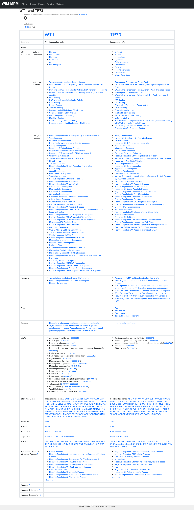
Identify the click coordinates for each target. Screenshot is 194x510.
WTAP (59, 416)
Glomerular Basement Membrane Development (68, 196)
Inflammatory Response (124, 148)
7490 (47, 421)
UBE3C (136, 414)
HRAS (167, 403)
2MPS (128, 441)
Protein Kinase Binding (124, 110)
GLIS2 (60, 403)
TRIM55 (94, 414)
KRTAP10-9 (70, 409)
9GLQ (128, 446)
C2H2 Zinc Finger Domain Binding (63, 120)
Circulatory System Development (62, 260)
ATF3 (135, 398)
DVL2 (82, 401)
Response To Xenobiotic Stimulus (129, 160)
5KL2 (47, 444)
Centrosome (120, 64)
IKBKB (113, 406)
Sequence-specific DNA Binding (62, 112)
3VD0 (161, 441)
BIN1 (147, 398)
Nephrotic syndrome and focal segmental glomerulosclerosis (74, 323)
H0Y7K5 (59, 436)
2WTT (150, 441)
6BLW (96, 444)
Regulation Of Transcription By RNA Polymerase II (70, 153)
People (41, 4)
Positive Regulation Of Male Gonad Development (69, 265)
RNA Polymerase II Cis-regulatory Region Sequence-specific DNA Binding (76, 86)
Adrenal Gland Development (60, 186)
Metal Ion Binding (56, 117)
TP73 (115, 34)
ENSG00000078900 (118, 431)
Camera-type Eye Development (62, 201)
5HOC (149, 444)
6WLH (47, 446)
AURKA (141, 398)
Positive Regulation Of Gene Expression (66, 178)
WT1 (50, 34)
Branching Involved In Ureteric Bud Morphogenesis (70, 143)
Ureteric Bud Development (60, 140)
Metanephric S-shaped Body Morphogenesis (67, 252)
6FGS (160, 444)
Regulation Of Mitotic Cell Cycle (128, 153)
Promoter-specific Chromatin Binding (130, 128)
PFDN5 (113, 409)
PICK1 (76, 411)
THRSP (72, 414)
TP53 (78, 414)
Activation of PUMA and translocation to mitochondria (137, 277)
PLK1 (129, 409)
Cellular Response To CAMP (61, 235)
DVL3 (87, 401)
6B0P (81, 444)
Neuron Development (123, 209)
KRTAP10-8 (60, 409)
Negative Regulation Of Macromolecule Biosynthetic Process (74, 474)
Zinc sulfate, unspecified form (127, 315)
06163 (47, 426)
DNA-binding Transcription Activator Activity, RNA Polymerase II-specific (76, 93)
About (24, 4)
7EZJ (170, 444)
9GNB (133, 446)
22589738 (154, 340)
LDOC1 (78, 409)
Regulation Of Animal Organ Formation (65, 148)
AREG (65, 398)
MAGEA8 (86, 409)
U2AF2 (47, 416)
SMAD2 (137, 411)
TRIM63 (101, 414)
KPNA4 (97, 403)
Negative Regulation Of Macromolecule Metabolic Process (139, 451)
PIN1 (125, 409)
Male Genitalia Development (60, 189)
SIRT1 (130, 411)
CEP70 (48, 401)
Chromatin (119, 52)
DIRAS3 (76, 401)
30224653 (67, 376)
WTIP (65, 416)
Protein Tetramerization (124, 214)
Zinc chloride (120, 313)
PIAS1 (119, 409)
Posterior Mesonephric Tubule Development (67, 247)
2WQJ (144, 441)
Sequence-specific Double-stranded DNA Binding (69, 123)
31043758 (65, 340)
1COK (112, 441)
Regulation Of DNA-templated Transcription (67, 150)
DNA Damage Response (125, 150)
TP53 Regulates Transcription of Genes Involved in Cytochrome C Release (142, 281)
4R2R (93, 441)
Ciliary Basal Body (122, 74)
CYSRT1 (69, 401)
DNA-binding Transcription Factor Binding (132, 125)
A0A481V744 (50, 436)
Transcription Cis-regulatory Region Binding (67, 82)
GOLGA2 (67, 403)
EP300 (118, 403)
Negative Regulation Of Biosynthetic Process (67, 477)
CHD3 (143, 401)
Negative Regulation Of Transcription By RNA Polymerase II (74, 135)
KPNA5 (103, 403)
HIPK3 (154, 403)
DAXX (166, 401)
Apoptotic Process (122, 145)
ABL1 (130, 398)
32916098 (53, 350)
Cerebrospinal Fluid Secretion (127, 173)
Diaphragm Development (59, 227)
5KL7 (71, 444)
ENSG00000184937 (53, 431)
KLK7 (91, 403)
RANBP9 (165, 409)
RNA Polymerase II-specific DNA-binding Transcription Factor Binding (143, 120)
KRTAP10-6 (97, 406)
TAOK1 (59, 414)
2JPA (57, 441)
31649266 (67, 386)
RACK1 (158, 409)
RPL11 (119, 411)
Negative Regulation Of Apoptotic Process (66, 206)
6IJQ (165, 444)
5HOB (143, 444)
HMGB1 (161, 403)
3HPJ (67, 441)
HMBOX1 (75, 403)
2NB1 (134, 441)
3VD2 (112, 444)
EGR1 (92, 401)
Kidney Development (57, 145)
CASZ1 (80, 398)
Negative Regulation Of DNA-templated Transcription (70, 214)
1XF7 (47, 441)
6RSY (102, 444)
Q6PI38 (73, 436)
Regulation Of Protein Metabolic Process (131, 472)
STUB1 (159, 411)
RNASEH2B (93, 411)
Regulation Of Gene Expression (128, 166)
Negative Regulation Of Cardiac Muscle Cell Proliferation (138, 219)
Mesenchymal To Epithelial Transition (64, 222)
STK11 (53, 414)
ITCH (118, 406)
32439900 (64, 373)
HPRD (26, 27)
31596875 (150, 338)
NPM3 (47, 411)
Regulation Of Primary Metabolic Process (132, 456)
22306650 (74, 383)
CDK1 (126, 401)
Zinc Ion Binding (56, 107)
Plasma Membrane (122, 69)
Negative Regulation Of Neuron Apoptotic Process (135, 191)
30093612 (71, 353)
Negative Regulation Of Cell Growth (63, 183)
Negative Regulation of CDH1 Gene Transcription (69, 280)
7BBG (52, 446)
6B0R (91, 444)
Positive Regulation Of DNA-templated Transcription (70, 217)
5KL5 (61, 444)
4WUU (103, 441)
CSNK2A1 (159, 401)
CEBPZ (137, 401)
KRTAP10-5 (86, 406)
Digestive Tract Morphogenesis (127, 206)
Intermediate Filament (58, 469)
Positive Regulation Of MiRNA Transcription (67, 263)
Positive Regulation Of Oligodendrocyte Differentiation (137, 212)
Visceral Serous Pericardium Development (66, 232)
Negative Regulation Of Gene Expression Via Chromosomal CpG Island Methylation (76, 210)
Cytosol (52, 62)
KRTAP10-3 (66, 406)
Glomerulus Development (59, 194)
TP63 (83, 414)
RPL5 (125, 411)
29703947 (92, 378)
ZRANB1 (84, 416)
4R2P (82, 441)
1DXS (118, 441)
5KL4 (56, 444)
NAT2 (103, 409)
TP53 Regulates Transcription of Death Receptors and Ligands (140, 293)
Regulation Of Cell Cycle (125, 217)
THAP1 (66, 414)
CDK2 (131, 401)
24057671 (65, 383)
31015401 (76, 366)
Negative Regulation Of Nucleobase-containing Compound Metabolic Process (77, 455)
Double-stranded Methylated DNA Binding (66, 110)
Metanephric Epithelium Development (64, 250)
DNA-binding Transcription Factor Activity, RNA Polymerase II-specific (78, 89)
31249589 (76, 386)
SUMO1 (166, 411)
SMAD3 (144, 411)
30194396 (84, 386)
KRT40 (47, 406)
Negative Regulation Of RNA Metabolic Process (69, 461)
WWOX (147, 414)
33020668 (75, 345)
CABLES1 (160, 398)
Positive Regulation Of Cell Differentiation (132, 194)
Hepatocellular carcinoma (125, 323)
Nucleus (52, 52)
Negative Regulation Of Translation (63, 181)
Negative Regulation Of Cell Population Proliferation (70, 166)
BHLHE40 (72, 398)
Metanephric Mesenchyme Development (65, 240)
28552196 (132, 348)
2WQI (139, 441)
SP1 (149, 411)
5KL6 (66, 444)
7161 (112, 421)
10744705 (83, 14)
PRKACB (151, 409)
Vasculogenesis (55, 137)
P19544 (66, 436)
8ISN (58, 446)
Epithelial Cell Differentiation (60, 191)
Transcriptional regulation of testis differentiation (68, 277)
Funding (50, 4)
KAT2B (124, 406)
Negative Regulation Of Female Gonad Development (70, 268)
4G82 (122, 444)
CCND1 (113, 401)
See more (50, 480)
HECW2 (142, 403)
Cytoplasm (53, 59)
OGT (52, 411)
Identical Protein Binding (125, 112)
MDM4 (143, 406)
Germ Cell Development (59, 155)
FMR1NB (53, 403)
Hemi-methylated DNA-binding (61, 115)
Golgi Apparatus (121, 62)
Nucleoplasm (54, 54)
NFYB (165, 406)
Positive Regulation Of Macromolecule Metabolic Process (138, 474)
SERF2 (101, 411)
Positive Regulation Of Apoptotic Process (66, 204)
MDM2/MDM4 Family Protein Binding (130, 123)
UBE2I (53, 416)
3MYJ (72, 441)
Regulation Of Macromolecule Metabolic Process (135, 469)
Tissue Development (57, 176)
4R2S (98, 441)
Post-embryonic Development (127, 163)
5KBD (155, 444)
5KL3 (52, 444)
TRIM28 (123, 414)
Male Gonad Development (60, 173)
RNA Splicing (54, 168)
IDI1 (81, 403)
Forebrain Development (124, 171)
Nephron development (58, 283)
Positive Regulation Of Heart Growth (64, 224)
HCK (136, 403)
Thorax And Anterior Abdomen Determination (67, 158)
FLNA (131, 403)
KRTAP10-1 (56, 406)
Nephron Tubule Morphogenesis (62, 242)
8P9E (122, 446)
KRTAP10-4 (76, 406)
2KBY (123, 441)
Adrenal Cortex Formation (59, 199)
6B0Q (86, 444)
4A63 (117, 444)
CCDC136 (88, 398)
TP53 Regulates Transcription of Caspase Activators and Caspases (142, 290)
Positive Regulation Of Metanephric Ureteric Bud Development (75, 270)
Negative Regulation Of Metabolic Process (66, 472)
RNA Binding (54, 102)
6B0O (76, 444)
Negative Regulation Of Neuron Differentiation (133, 196)
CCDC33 (95, 398)
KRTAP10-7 (49, 409)
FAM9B (104, 401)
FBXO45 (125, 403)
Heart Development (57, 160)
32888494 (76, 360)
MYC (98, 409)
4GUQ (138, 444)
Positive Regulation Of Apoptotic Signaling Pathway (136, 229)
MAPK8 (131, 406)
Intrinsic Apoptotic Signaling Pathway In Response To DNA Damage (143, 158)
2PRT (62, 441)
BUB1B (153, 398)
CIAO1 (54, 401)
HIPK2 (148, 403)
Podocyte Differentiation (59, 245)
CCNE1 (120, 401)
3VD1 (166, 441)
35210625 (70, 343)
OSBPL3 (58, 411)
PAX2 (70, 411)
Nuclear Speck (55, 64)
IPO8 (86, 403)
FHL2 (47, 403)
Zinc (116, 308)
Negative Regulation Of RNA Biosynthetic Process (70, 466)
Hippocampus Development (126, 168)
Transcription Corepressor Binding (128, 92)
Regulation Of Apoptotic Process (128, 181)
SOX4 (47, 414)
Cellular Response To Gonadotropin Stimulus (67, 237)
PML (134, 409)
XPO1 (153, 414)
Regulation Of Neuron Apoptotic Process (131, 189)
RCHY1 (113, 411)
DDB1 (112, 403)
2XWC (156, 441)
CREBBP (61, 401)
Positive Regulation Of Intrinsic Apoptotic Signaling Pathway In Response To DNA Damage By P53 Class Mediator (141, 226)
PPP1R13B (141, 409)
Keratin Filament (56, 451)
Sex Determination (56, 163)
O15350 (126, 436)
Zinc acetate (120, 310)
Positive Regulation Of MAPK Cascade (131, 186)
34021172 (67, 389)
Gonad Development (57, 171)
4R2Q (87, 441)
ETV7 (98, 401)
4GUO (132, 444)
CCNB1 (168, 398)
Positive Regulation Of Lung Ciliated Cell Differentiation (137, 222)
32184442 (73, 371)
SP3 (154, 411)
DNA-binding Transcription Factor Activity (66, 100)
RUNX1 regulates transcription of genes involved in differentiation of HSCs (142, 299)
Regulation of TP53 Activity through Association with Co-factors (141, 295)
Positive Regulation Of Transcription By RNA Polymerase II (73, 219)
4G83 (127, 444)
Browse (33, 4)
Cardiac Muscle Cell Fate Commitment (65, 229)
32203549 (75, 338)
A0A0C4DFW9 (116, 436)
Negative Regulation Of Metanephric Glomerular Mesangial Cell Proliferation (75, 256)
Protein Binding (55, 105)
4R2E (77, 441)
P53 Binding (120, 100)
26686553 (67, 358)
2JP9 (52, 441)
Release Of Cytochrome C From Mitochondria (133, 137)
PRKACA (83, 411)
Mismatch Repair (122, 140)
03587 (112, 426)
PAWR (65, 411)
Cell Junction (120, 72)
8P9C (112, 446)
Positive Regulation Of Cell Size (128, 199)
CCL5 (102, 398)
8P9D (117, 446)
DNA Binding (54, 97)
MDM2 (93, 409)
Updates (59, 4)
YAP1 (70, 416)
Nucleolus (53, 57)
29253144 (87, 381)
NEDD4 (159, 406)
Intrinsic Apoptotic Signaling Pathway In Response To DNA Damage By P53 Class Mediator (143, 177)
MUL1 (148, 406)
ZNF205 (76, 416)
